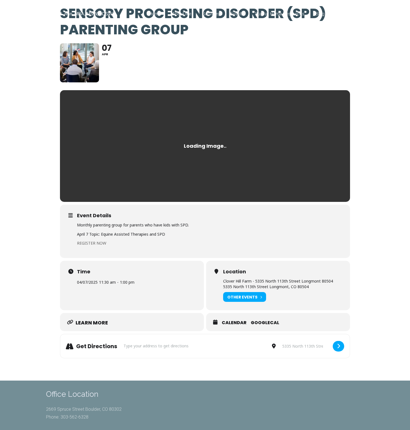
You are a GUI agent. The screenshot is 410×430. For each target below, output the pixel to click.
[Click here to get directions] (338, 346)
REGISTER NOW (91, 243)
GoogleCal (265, 323)
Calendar (234, 323)
